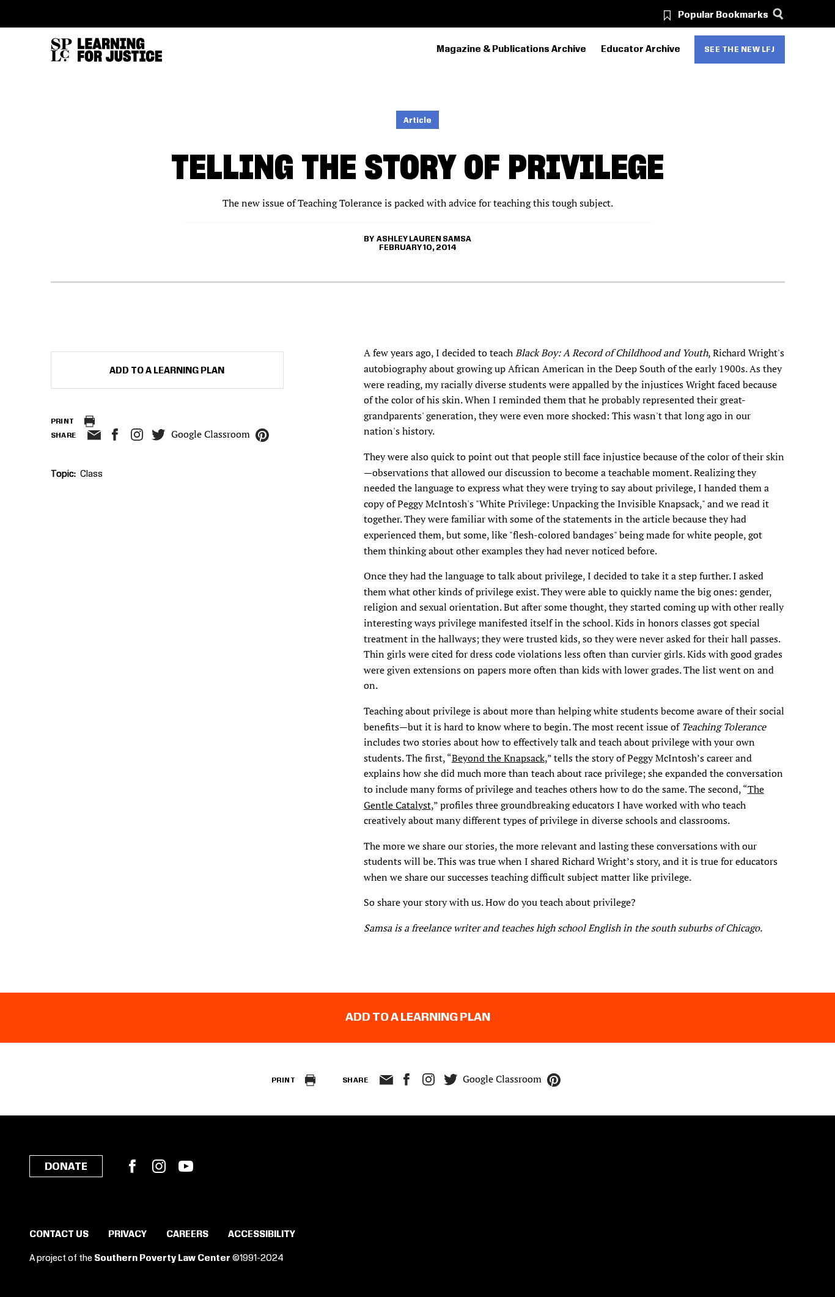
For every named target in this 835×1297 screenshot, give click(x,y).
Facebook (132, 1166)
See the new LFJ (739, 49)
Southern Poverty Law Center (162, 1258)
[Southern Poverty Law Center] (61, 50)
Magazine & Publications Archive (511, 49)
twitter (159, 435)
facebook (115, 434)
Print (63, 421)
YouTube (185, 1166)
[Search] (778, 13)
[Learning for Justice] (120, 50)
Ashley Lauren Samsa (424, 239)
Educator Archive (640, 49)
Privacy (127, 1234)
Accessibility (261, 1234)
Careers (187, 1234)
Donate (66, 1167)
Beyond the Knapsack (498, 758)
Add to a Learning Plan (166, 371)
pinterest (262, 435)
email (94, 435)
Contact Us (59, 1234)
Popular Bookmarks (723, 15)
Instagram (137, 434)
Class (91, 474)
